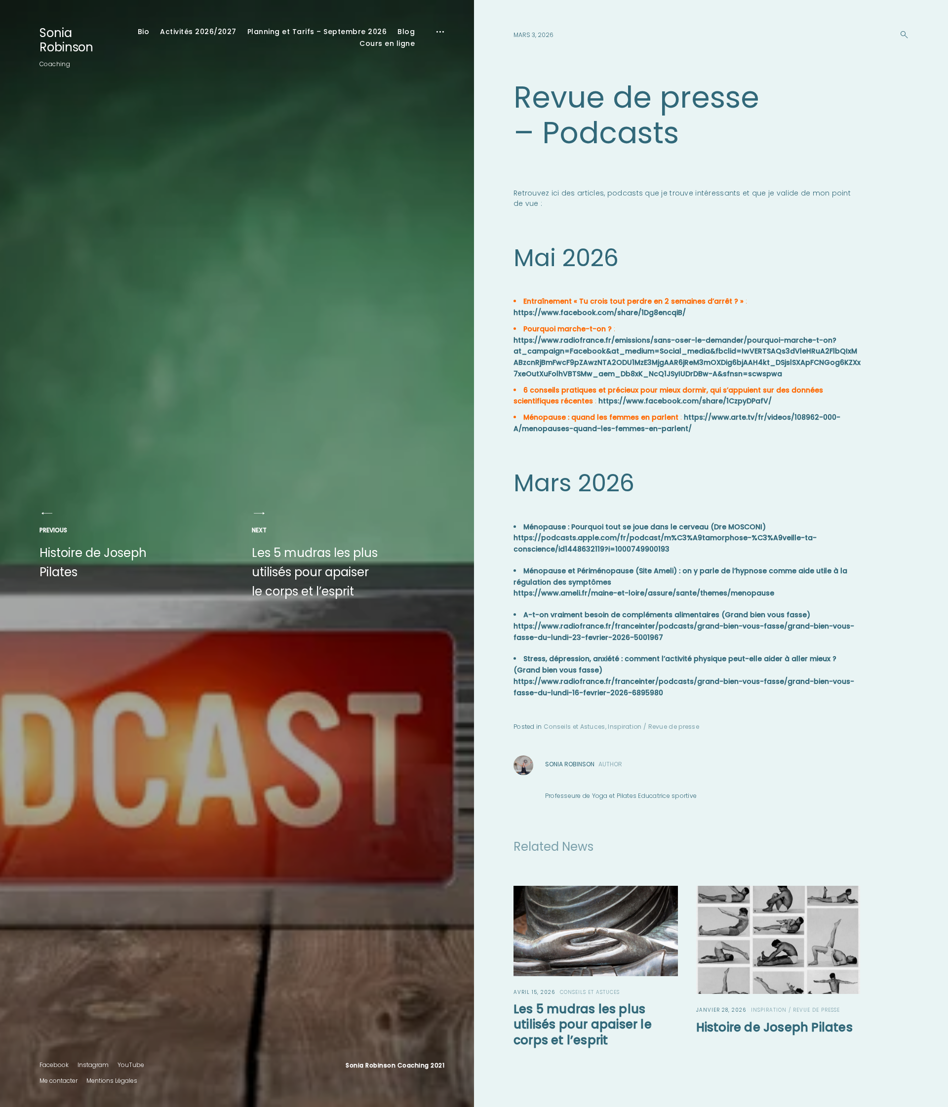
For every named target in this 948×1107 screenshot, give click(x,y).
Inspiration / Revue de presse (653, 726)
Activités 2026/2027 (198, 32)
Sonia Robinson (66, 40)
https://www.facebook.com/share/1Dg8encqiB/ (600, 312)
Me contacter (59, 1080)
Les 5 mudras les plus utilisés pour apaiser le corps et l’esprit (315, 562)
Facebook (54, 1065)
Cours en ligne (387, 43)
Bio (144, 32)
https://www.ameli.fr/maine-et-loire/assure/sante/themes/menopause (644, 593)
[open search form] (901, 34)
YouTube (131, 1065)
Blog (406, 32)
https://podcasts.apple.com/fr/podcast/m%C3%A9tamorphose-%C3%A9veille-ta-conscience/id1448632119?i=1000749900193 (665, 543)
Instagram (93, 1065)
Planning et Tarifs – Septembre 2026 (317, 32)
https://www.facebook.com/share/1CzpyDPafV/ (685, 401)
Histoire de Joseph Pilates (93, 553)
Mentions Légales (111, 1080)
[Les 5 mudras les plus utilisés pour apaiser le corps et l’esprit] (596, 931)
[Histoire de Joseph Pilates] (778, 940)
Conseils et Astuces (574, 726)
